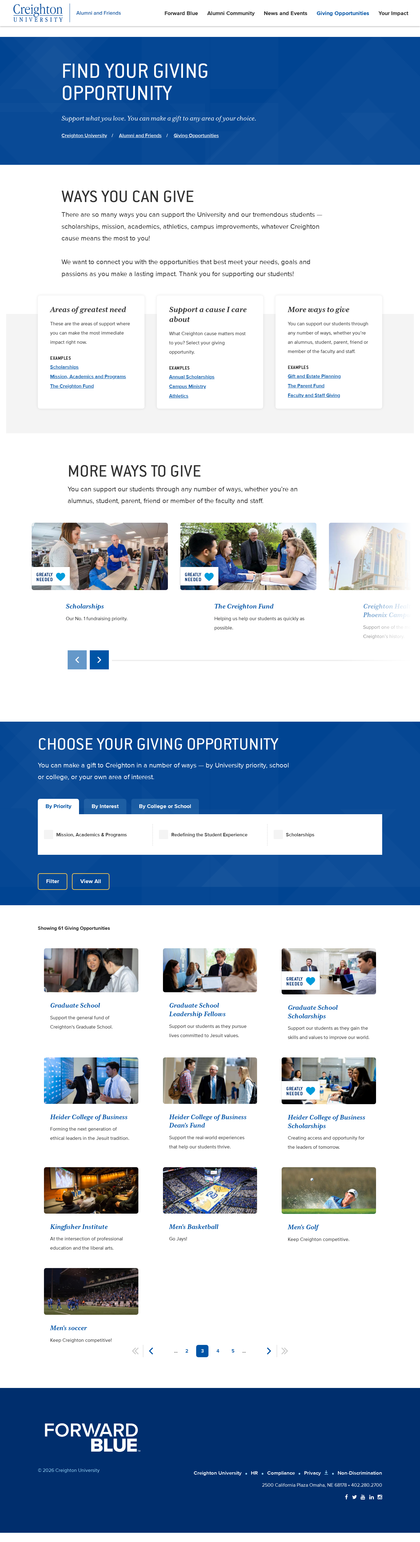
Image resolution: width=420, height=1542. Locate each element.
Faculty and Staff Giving (314, 395)
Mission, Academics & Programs (91, 835)
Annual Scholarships (192, 377)
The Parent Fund (306, 386)
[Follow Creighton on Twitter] (354, 1497)
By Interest (105, 806)
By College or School (165, 806)
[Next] (99, 659)
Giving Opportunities (343, 13)
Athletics (178, 396)
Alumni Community (231, 13)
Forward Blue (181, 13)
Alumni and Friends (140, 136)
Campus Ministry (187, 386)
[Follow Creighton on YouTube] (363, 1497)
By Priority (58, 806)
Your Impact (393, 13)
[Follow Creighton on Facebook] (346, 1497)
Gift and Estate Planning (314, 376)
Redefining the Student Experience (209, 835)
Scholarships (64, 367)
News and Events (285, 13)
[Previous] (77, 659)
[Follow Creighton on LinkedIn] (371, 1497)
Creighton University (84, 136)
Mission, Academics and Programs (88, 377)
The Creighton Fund (72, 386)
